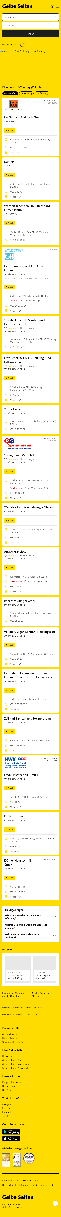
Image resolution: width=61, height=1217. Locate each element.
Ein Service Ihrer (13, 1205)
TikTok (5, 1116)
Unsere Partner (11, 1076)
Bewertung (26, 93)
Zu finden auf (10, 1098)
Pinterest (6, 1112)
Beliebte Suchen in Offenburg (40, 994)
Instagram (7, 1104)
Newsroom (7, 1056)
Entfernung (42, 93)
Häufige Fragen (9, 1038)
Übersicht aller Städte (12, 1042)
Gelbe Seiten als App (12, 1060)
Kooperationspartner (12, 1082)
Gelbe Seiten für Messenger (15, 1064)
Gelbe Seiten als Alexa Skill (15, 1068)
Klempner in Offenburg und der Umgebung (13, 994)
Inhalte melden (48, 1185)
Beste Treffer (10, 93)
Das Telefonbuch (10, 1086)
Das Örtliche (8, 1090)
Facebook (7, 1108)
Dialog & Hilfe (10, 1028)
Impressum (7, 1180)
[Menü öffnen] (57, 6)
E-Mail (10, 130)
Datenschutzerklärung (28, 1180)
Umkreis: (9, 44)
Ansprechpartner (10, 1034)
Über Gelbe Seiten (13, 1050)
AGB (34, 1185)
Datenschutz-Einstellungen (15, 1185)
